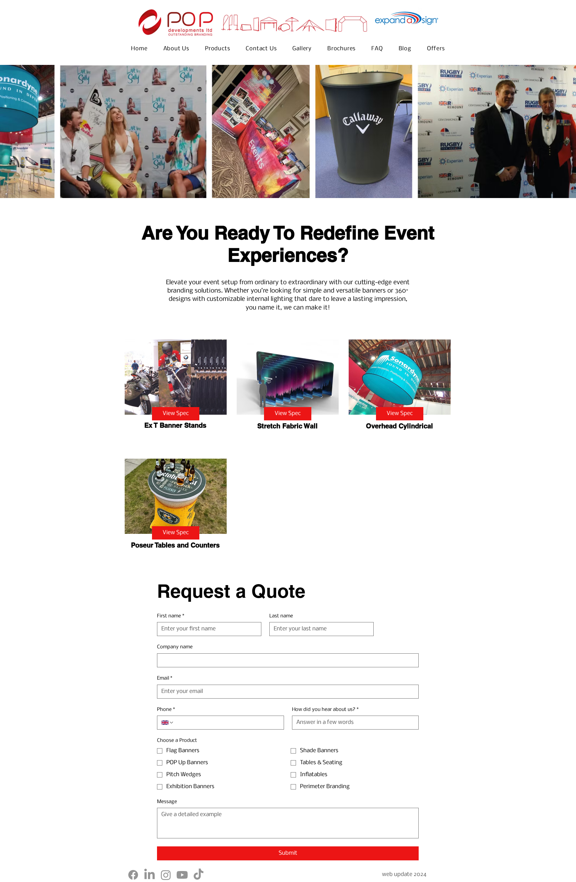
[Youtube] (182, 874)
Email (164, 678)
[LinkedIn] (149, 874)
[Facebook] (133, 874)
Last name (281, 616)
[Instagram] (165, 874)
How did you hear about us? (325, 709)
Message (167, 801)
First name (170, 616)
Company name (175, 647)
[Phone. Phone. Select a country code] (167, 722)
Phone (166, 709)
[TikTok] (198, 874)
